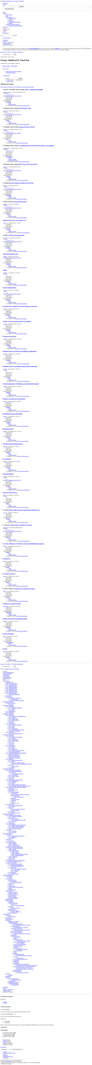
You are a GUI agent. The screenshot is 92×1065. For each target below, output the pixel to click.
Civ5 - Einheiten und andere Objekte (16, 750)
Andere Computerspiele (8, 42)
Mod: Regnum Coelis (25, 108)
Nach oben (17, 669)
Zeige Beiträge (18, 80)
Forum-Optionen (6, 68)
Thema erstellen (6, 66)
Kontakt (5, 1051)
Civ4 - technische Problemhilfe (15, 771)
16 (12, 94)
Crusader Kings (12, 886)
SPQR (12, 801)
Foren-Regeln (3, 1047)
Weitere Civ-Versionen (8, 833)
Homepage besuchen (13, 160)
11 (10, 52)
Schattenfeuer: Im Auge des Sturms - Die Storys (27, 965)
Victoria (10, 884)
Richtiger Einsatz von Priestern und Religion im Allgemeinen (20, 351)
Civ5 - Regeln (12, 748)
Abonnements (6, 674)
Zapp (15, 951)
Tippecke (11, 975)
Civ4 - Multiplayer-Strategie (17, 773)
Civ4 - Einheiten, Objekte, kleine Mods (17, 784)
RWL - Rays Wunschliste (16, 866)
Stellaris (10, 888)
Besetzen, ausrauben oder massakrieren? (14, 399)
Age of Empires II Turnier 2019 (20, 959)
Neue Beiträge (9, 14)
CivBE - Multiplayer (13, 856)
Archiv (4, 1054)
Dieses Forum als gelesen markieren (13, 71)
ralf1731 (5, 546)
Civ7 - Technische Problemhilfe (15, 707)
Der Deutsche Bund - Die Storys (24, 940)
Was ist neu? (6, 33)
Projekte (7, 977)
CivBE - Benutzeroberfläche (17, 855)
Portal (4, 12)
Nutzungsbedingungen (8, 1056)
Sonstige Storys (9, 696)
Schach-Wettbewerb (13, 912)
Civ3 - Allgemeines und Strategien (13, 815)
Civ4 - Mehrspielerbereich (14, 694)
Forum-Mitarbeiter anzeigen (14, 22)
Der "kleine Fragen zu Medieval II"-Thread (20, 525)
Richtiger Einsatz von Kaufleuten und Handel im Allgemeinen (20, 366)
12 (11, 432)
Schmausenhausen (18, 970)
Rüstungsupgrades (8, 429)
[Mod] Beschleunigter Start (10, 254)
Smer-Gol (5, 110)
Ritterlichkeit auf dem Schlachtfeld (12, 414)
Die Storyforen (6, 681)
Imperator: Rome (12, 889)
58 (12, 530)
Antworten (10, 87)
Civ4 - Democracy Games (14, 812)
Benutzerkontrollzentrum (8, 672)
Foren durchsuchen (7, 677)
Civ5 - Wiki (11, 744)
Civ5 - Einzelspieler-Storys (11, 689)
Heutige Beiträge (12, 18)
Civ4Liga (11, 807)
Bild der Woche (12, 981)
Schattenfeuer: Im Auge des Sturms (21, 964)
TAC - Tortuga (14, 871)
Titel (1, 87)
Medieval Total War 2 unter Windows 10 (14, 220)
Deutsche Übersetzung (19, 796)
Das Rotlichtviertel (18, 950)
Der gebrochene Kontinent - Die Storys (22, 925)
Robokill (5, 621)
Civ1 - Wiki (11, 840)
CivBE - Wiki (11, 859)
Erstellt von (5, 87)
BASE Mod (11, 788)
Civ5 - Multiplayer (10, 759)
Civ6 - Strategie (12, 717)
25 (11, 276)
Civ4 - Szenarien (12, 782)
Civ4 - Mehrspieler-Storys (11, 693)
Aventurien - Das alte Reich (14, 757)
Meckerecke (8, 976)
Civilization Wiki (15, 984)
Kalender (11, 23)
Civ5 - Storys (11, 743)
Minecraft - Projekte (15, 908)
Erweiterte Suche (7, 37)
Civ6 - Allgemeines (10, 715)
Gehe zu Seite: (6, 54)
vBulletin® (8, 1061)
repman (4, 166)
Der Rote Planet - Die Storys (23, 972)
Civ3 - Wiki (11, 822)
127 (12, 209)
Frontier (15, 953)
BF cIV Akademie (15, 810)
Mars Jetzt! (13, 798)
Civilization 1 (9, 839)
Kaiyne (4, 223)
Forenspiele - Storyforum (14, 921)
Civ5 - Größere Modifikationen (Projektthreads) (16, 753)
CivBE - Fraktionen (15, 853)
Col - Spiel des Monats (13, 873)
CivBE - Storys (12, 858)
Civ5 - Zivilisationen (13, 749)
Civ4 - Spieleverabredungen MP (15, 805)
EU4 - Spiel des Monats (16, 882)
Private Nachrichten (7, 673)
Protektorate (6, 558)
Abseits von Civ (6, 914)
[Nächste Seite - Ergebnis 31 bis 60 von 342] (14, 52)
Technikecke (8, 917)
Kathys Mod (11, 790)
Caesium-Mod (14, 793)
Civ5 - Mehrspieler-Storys (11, 690)
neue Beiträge (14, 66)
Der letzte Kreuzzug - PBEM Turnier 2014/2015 (21, 764)
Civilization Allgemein (10, 703)
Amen (4, 636)
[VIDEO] (5, 1043)
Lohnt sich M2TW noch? (10, 492)
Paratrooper (5, 527)
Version (5, 649)
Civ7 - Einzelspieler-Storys (11, 684)
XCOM (10, 877)
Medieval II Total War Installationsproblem (15, 618)
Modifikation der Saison (14, 982)
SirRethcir (5, 204)
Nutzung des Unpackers (9, 336)
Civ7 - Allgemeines (10, 706)
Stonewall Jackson (7, 92)
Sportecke (8, 973)
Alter (2, 1009)
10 (12, 150)
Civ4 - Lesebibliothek (13, 775)
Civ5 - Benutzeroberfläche (14, 751)
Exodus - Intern (20, 958)
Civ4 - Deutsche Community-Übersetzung (20, 794)
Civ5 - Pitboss (12, 767)
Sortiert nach (3, 1014)
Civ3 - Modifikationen (10, 823)
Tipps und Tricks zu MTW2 (27, 127)
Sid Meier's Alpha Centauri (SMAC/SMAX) (15, 860)
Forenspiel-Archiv (15, 936)
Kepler (15, 938)
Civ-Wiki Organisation (13, 983)
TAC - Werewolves (15, 870)
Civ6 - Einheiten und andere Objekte (16, 729)
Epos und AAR (17, 937)
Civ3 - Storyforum (12, 821)
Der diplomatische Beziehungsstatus (13, 444)
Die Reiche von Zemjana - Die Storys (22, 930)
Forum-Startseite (6, 678)
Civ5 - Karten (11, 746)
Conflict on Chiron (15, 799)
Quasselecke (8, 915)
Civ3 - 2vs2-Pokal (12, 832)
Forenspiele (8, 920)
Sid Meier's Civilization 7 (8, 705)
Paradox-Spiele (9, 878)
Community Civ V (15, 803)
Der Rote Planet (17, 971)
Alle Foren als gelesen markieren (16, 25)
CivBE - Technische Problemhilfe (16, 848)
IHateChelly (5, 606)
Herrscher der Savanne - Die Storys (24, 967)
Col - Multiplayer (12, 872)
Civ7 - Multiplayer (10, 712)
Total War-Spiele (6, 43)
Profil (10, 103)
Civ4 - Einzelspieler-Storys (11, 692)
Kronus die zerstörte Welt (16, 932)
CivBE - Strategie (12, 849)
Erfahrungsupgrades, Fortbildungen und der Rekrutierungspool (21, 384)
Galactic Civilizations (13, 903)
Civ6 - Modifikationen (10, 723)
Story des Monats (9, 682)
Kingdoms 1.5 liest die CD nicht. (12, 603)
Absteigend (7, 1022)
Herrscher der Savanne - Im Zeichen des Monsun (24, 966)
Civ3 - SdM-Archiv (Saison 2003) (18, 820)
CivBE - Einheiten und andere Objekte (19, 854)
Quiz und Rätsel (12, 916)
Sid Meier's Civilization (8, 701)
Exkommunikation (8, 474)
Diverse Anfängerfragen (9, 287)
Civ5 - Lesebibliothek (13, 739)
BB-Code (5, 1039)
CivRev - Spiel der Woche (14, 845)
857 (12, 532)
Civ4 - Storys (11, 777)
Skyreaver (5, 129)
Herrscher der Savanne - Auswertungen (25, 969)
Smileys (5, 1041)
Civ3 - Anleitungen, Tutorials (15, 828)
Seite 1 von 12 (4, 52)
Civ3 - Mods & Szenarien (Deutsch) (16, 826)
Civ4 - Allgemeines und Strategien (13, 770)
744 (12, 242)
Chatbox (10, 19)
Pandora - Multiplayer (16, 911)
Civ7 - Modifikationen (10, 711)
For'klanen (16, 947)
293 (12, 171)
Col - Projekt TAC (13, 867)
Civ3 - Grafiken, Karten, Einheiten (16, 827)
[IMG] (4, 1042)
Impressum (5, 1055)
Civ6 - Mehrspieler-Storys (11, 688)
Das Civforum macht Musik (20, 944)
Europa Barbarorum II (20, 201)
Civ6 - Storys (11, 721)
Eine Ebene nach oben (10, 72)
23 (11, 481)
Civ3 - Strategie (12, 817)
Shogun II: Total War (13, 892)
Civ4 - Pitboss (12, 811)
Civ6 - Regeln (12, 727)
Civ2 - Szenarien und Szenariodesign (16, 836)
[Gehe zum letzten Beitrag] (24, 105)
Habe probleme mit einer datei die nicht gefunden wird (24, 510)
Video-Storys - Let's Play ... (12, 683)
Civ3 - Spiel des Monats (14, 818)
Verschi (4, 290)
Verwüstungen (7, 459)
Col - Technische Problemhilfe (15, 864)
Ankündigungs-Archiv (16, 980)
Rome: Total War (12, 895)
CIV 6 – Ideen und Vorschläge (15, 725)
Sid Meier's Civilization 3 (8, 814)
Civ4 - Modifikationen (13, 781)
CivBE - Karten (14, 851)
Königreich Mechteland (19, 954)
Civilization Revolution (11, 842)
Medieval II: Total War (13, 894)
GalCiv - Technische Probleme (17, 905)
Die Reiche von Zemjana (16, 928)
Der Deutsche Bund (18, 939)
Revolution (16, 962)
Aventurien (13, 800)
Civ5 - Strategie (12, 738)
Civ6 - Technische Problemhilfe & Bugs (17, 716)
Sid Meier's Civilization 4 (8, 768)
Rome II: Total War (13, 897)
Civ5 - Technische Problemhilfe (15, 737)
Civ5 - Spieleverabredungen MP (15, 760)
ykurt (4, 512)
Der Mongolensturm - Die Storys (21, 927)
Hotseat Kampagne (8, 633)
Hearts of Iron (12, 883)
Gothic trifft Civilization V (14, 756)
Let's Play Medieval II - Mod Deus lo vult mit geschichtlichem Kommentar (23, 543)
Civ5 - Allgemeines (10, 735)
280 (12, 134)
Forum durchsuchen (6, 75)
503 (12, 115)
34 (12, 113)
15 (11, 498)
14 (12, 188)
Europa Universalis (13, 881)
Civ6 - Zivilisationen (13, 728)
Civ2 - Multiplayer (13, 837)
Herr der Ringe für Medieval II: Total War (22, 183)
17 (11, 295)
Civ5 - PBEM (12, 761)
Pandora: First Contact (13, 910)
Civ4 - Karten (11, 783)
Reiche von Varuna (18, 948)
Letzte (18, 52)
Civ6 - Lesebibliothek (13, 718)
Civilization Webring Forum (9, 1053)
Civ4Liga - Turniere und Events (18, 809)
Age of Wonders (12, 879)
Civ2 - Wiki (11, 838)
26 (11, 372)
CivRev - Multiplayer (13, 844)
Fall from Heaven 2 (15, 795)
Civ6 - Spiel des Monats (14, 720)
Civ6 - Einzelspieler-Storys (11, 687)
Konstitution (14, 934)
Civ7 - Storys (11, 710)
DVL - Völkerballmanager (19, 942)
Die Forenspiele (14, 699)
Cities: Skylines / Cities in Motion (16, 887)
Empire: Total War (12, 893)
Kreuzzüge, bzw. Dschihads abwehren (24, 588)
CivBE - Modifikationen (14, 850)
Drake (4, 561)
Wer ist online (6, 676)
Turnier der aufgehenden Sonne (18, 762)
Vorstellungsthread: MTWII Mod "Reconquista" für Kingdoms (36, 145)
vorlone (4, 185)
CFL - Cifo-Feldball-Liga (16, 931)
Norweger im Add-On (9, 573)
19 (12, 132)
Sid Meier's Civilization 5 (8, 734)
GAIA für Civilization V (14, 754)
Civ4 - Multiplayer (10, 804)
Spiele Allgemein (9, 900)
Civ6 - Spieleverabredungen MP (15, 733)
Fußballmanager (9, 899)
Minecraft (11, 906)
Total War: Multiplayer (13, 898)
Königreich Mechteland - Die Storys (24, 955)
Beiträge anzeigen (12, 104)
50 (12, 240)
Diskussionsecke (9, 919)
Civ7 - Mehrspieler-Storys (11, 685)
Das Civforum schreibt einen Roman (16, 700)
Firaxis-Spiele (9, 876)
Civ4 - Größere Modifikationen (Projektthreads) (16, 787)
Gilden (5, 270)
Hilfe (4, 4)
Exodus (15, 956)
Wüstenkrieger (6, 148)
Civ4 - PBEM (12, 806)
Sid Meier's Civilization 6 (8, 714)
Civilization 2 (9, 834)
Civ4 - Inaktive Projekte (14, 792)
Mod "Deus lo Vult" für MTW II (28, 164)
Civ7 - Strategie (12, 709)
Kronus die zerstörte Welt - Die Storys (22, 933)
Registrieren (5, 3)
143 (12, 151)
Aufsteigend (7, 1021)
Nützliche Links (9, 17)
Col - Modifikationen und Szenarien (16, 865)
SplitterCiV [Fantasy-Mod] (14, 755)
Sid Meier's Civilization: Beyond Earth (14, 847)
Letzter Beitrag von (20, 87)
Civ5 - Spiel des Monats (14, 740)
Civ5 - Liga (11, 765)
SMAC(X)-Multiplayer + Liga (15, 861)
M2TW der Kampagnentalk (16, 235)
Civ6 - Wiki (11, 722)
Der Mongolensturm (15, 926)
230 (12, 97)
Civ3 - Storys (9, 695)
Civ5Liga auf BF (15, 766)
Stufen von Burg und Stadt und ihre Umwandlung (17, 321)
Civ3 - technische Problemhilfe (15, 816)
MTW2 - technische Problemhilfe (34, 89)
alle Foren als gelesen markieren (13, 24)
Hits (14, 87)
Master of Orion (12, 909)
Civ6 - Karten (11, 726)
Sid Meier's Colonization (11, 862)
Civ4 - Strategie (12, 772)
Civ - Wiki (11, 704)
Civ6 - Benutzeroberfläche (14, 731)
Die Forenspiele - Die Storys (15, 698)
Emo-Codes (11, 20)
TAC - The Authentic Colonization (18, 868)
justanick (5, 256)
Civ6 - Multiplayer (10, 732)
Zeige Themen (10, 80)
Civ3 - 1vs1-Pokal (12, 831)
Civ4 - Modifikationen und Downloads (14, 779)
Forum (4, 13)
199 (12, 190)
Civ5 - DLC (11, 742)
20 (12, 169)
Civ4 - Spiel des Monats (14, 776)
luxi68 (4, 495)
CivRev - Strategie (13, 843)
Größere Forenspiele (13, 922)
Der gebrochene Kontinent (17, 923)
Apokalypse (16, 960)
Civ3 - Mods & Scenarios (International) (17, 825)
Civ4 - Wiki (11, 778)
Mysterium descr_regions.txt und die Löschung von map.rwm (20, 306)
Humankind (11, 901)
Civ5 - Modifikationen (10, 745)
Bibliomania (16, 961)
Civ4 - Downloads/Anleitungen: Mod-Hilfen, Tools (20, 786)
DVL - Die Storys (20, 943)
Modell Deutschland (18, 945)
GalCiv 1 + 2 (14, 904)
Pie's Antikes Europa (13, 789)
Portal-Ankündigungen (13, 978)
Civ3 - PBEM (9, 829)
